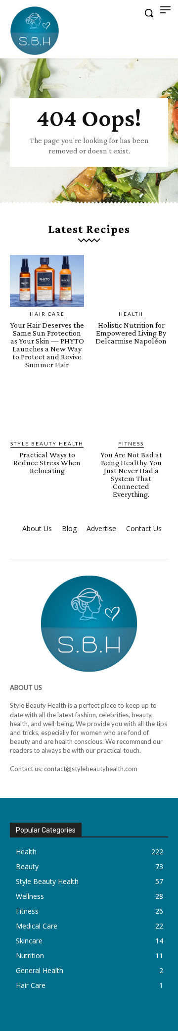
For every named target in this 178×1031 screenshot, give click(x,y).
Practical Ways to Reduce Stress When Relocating (47, 462)
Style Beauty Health (47, 443)
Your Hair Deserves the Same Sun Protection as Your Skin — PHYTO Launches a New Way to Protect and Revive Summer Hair (47, 345)
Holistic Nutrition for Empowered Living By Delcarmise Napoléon (131, 333)
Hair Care (47, 314)
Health (131, 314)
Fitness (131, 443)
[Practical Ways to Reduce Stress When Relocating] (47, 411)
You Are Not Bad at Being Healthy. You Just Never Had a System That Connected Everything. (131, 474)
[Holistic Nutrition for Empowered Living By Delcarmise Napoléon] (131, 281)
